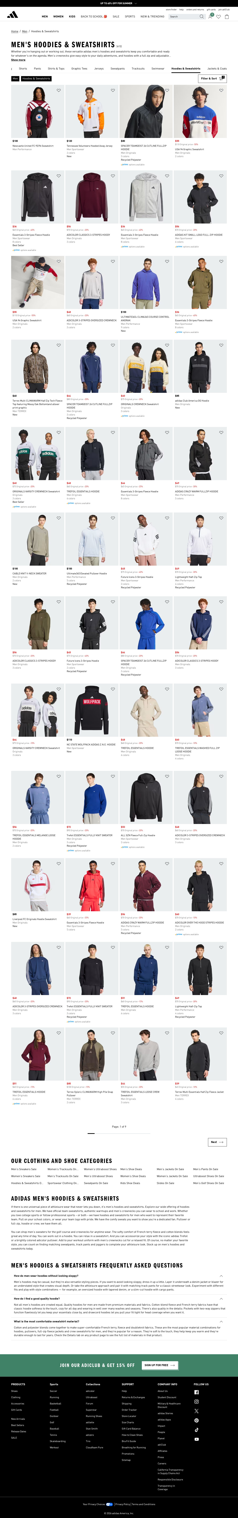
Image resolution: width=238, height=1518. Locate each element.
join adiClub (224, 10)
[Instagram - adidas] (210, 1402)
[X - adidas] (210, 1411)
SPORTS (130, 16)
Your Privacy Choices (94, 1504)
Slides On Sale (165, 1183)
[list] (119, 69)
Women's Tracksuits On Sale (62, 1170)
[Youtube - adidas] (210, 1439)
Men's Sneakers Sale (23, 1169)
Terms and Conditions (143, 1504)
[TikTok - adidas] (210, 1430)
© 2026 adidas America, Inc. (119, 1513)
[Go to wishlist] (218, 17)
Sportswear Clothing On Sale (62, 1183)
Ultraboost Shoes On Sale (208, 1176)
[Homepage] (12, 15)
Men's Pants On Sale (205, 1169)
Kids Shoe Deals (130, 1183)
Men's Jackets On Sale (170, 1169)
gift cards (211, 10)
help (181, 10)
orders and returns (195, 10)
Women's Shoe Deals (133, 1176)
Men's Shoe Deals (131, 1169)
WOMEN (58, 16)
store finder (171, 10)
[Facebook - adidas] (210, 1392)
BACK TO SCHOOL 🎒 (94, 16)
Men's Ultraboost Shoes (98, 1176)
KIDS (72, 16)
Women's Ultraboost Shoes (100, 1169)
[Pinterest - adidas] (210, 1421)
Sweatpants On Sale (96, 1183)
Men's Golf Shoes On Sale (208, 1183)
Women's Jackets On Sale (172, 1176)
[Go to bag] (227, 17)
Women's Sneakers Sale (25, 1176)
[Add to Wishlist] (59, 91)
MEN (45, 16)
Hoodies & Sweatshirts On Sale (27, 1183)
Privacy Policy (122, 1504)
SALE (116, 16)
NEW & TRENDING (152, 16)
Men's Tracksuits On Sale (63, 1176)
